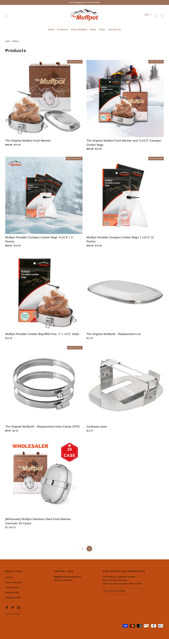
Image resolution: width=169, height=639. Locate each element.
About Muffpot (79, 29)
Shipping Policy (13, 597)
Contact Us (114, 29)
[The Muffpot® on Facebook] (6, 607)
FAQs (102, 29)
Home (51, 29)
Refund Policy (12, 592)
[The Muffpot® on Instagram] (18, 607)
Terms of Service (13, 582)
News (93, 29)
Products (62, 29)
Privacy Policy (12, 587)
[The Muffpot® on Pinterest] (12, 607)
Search (8, 577)
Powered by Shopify (12, 614)
